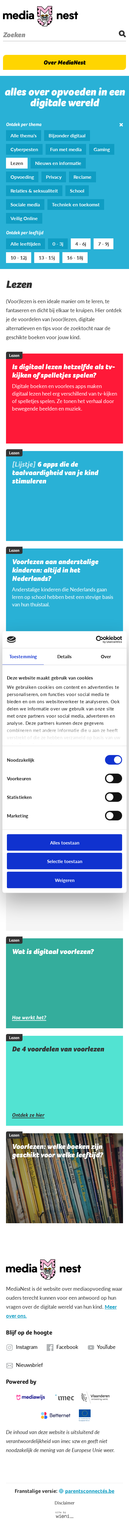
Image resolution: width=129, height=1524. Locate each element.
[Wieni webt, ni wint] (65, 1514)
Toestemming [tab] (23, 656)
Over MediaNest (65, 62)
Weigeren (64, 880)
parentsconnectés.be (89, 1491)
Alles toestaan (64, 842)
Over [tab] (106, 656)
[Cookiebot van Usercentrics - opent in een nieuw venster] (96, 640)
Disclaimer (64, 1503)
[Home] (40, 16)
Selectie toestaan (64, 861)
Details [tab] (64, 656)
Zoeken (14, 35)
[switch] (113, 778)
